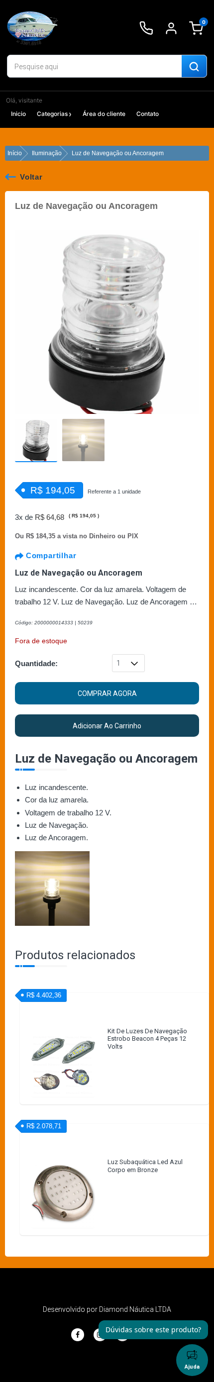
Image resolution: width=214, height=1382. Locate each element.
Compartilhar (49, 555)
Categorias (52, 113)
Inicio (18, 113)
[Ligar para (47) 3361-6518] (146, 28)
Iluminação (47, 153)
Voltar (31, 177)
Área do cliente (104, 113)
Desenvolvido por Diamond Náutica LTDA (107, 1309)
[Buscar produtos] (194, 66)
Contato (147, 113)
